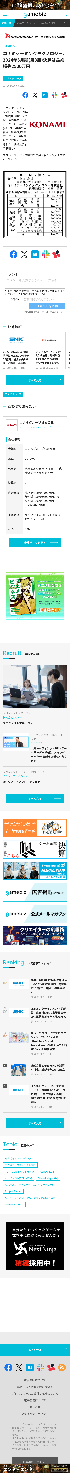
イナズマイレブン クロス (18, 1158)
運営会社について (35, 1380)
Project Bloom (13, 1191)
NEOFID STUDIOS (14, 1204)
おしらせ (35, 1407)
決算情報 (10, 46)
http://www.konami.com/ (33, 427)
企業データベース (26, 23)
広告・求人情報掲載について (35, 1387)
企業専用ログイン (34, 1462)
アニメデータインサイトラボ (20, 1165)
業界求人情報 (48, 23)
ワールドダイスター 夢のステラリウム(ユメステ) (30, 1197)
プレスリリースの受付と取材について (35, 1393)
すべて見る (35, 380)
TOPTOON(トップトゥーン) (20, 1171)
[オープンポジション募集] (35, 36)
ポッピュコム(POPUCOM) (18, 1178)
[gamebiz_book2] (35, 596)
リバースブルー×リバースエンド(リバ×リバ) (29, 1184)
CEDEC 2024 (47, 1171)
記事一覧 (6, 23)
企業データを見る (35, 543)
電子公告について (35, 1400)
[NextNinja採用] (35, 1246)
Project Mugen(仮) (48, 1178)
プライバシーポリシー (35, 1414)
